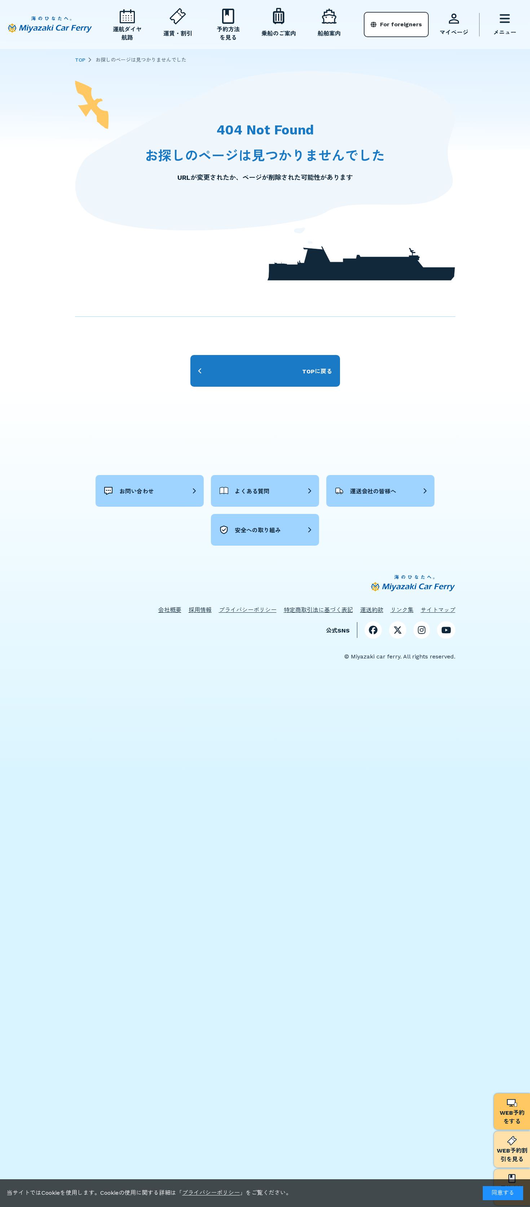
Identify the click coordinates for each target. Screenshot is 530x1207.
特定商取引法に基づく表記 (318, 610)
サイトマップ (438, 610)
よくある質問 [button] (252, 491)
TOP (80, 60)
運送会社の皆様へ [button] (373, 491)
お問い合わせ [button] (136, 491)
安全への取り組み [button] (258, 530)
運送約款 (371, 610)
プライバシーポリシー (211, 1192)
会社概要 (169, 610)
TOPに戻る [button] (317, 371)
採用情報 (200, 610)
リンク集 (402, 610)
